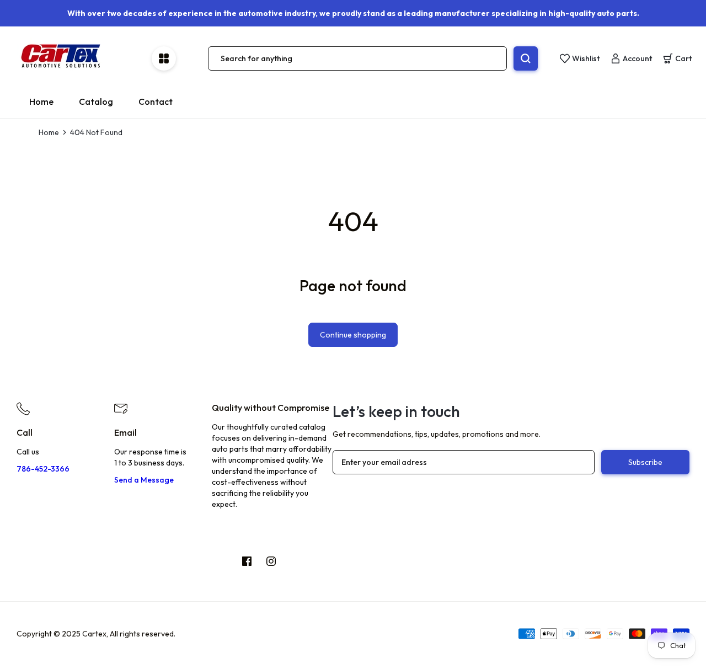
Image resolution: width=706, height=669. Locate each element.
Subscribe (645, 462)
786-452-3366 (43, 469)
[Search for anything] (526, 58)
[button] (677, 58)
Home (49, 132)
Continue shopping (353, 335)
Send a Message (144, 480)
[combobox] (357, 58)
